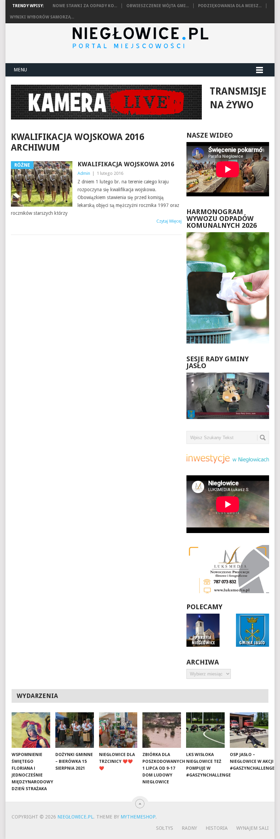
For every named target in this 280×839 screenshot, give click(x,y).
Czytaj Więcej (169, 221)
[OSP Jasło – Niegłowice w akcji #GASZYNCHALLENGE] (249, 730)
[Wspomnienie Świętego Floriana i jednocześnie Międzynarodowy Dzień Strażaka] (31, 730)
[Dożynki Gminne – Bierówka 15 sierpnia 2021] (74, 730)
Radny (189, 828)
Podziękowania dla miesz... (230, 5)
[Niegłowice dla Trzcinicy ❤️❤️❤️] (118, 730)
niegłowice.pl (75, 817)
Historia (217, 828)
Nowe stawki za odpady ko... (85, 5)
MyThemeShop (138, 817)
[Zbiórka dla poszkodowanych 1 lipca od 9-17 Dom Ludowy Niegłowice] (161, 730)
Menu (20, 69)
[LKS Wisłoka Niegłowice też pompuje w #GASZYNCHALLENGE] (205, 730)
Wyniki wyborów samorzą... (42, 17)
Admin (84, 173)
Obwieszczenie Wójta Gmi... (157, 5)
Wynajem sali (252, 828)
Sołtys (164, 828)
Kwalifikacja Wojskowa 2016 (126, 164)
